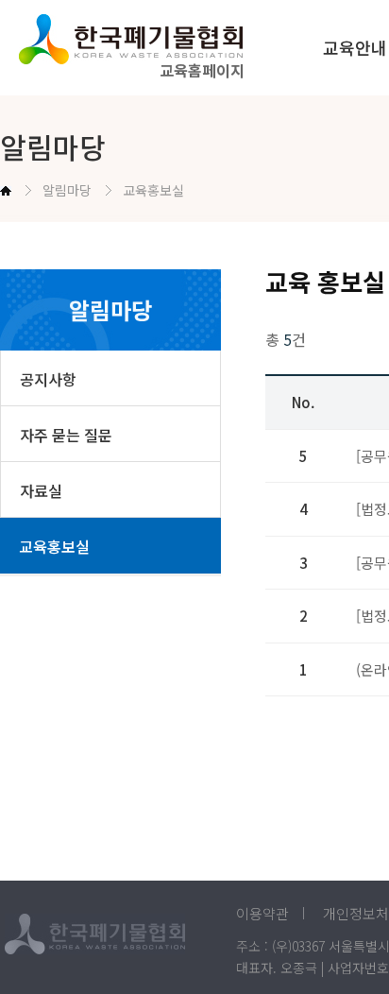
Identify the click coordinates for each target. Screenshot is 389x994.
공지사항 (48, 379)
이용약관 (262, 913)
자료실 (41, 490)
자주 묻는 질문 (66, 434)
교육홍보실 (54, 546)
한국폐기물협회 (150, 39)
